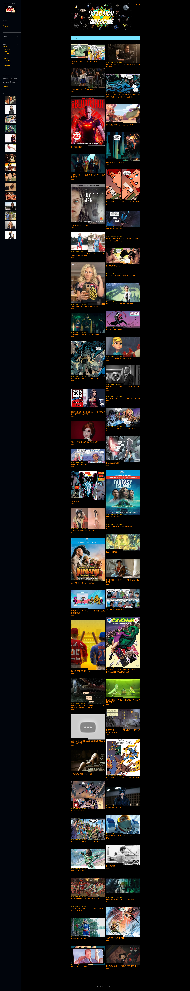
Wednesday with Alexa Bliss (84, 306)
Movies (5, 22)
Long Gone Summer (80, 671)
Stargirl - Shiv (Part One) (83, 89)
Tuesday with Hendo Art (83, 530)
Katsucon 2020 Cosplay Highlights (122, 276)
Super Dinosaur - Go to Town (120, 125)
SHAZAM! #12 (77, 501)
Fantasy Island (113, 516)
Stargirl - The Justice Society (85, 334)
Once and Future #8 (115, 162)
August (7, 49)
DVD (4, 25)
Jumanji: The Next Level (82, 583)
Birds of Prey (77, 810)
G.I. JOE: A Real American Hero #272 (122, 428)
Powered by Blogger (107, 983)
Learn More (5, 86)
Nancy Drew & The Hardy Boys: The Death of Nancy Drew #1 (88, 706)
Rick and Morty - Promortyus (85, 898)
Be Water (110, 866)
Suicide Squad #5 (79, 967)
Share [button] (72, 63)
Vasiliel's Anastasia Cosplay (84, 442)
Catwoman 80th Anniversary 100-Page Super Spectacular (123, 671)
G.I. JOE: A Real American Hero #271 (87, 842)
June (6, 53)
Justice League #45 (115, 938)
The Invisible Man (79, 225)
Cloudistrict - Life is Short (119, 526)
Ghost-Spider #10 (114, 330)
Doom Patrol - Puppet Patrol (120, 304)
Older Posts (136, 975)
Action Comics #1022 (116, 610)
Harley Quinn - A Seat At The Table (122, 966)
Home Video (6, 23)
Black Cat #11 (112, 463)
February (7, 63)
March (6, 60)
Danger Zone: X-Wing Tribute (120, 899)
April (6, 58)
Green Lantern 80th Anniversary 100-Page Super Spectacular (123, 96)
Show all (135, 38)
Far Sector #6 (77, 871)
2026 (5, 46)
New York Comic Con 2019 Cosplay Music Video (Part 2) (88, 413)
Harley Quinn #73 (79, 464)
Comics (5, 27)
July (6, 51)
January (7, 65)
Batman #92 (111, 552)
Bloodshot (76, 147)
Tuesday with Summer (81, 774)
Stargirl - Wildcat (115, 808)
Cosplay (5, 29)
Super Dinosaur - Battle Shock (120, 358)
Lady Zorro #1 (113, 266)
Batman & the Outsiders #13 (84, 378)
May (6, 56)
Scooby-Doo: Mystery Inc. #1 (84, 61)
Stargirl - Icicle (78, 939)
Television (5, 26)
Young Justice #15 (114, 229)
